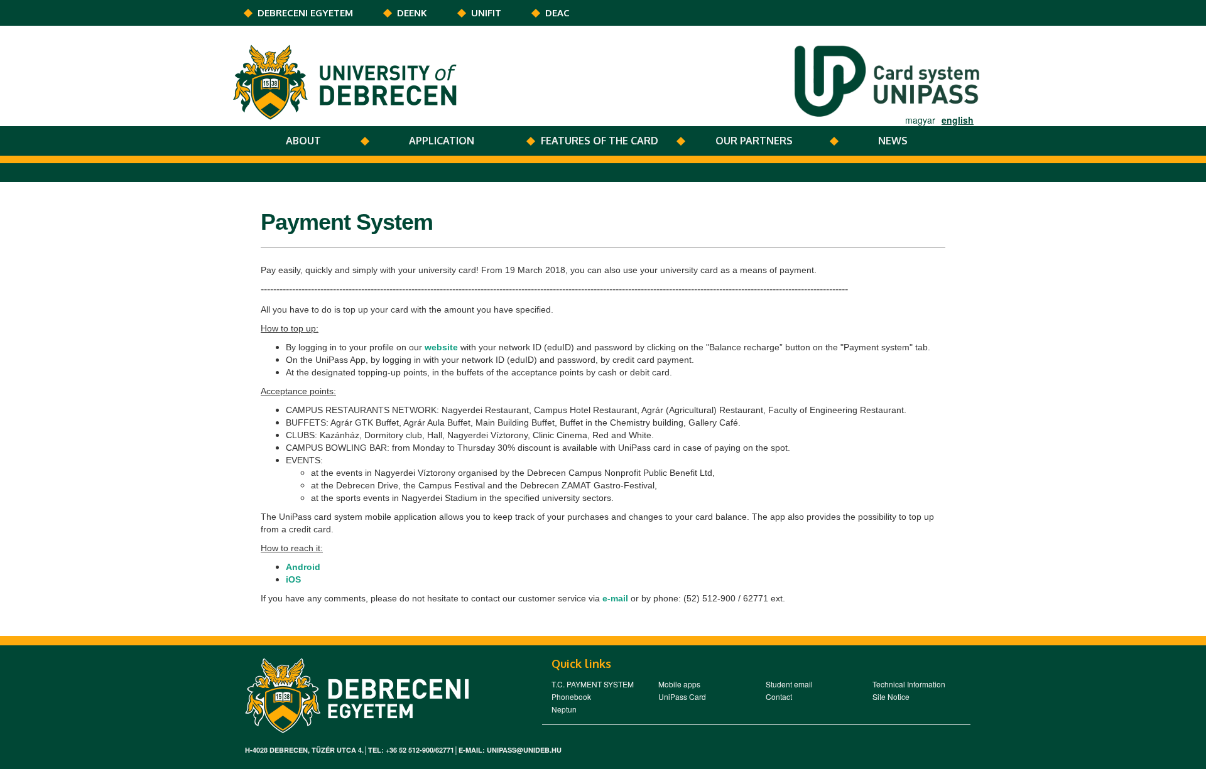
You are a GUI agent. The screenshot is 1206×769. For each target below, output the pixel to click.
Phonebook (571, 696)
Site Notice (891, 696)
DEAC (557, 13)
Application (441, 140)
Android (303, 567)
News (893, 140)
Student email (789, 684)
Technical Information (908, 684)
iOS (293, 579)
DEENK (412, 13)
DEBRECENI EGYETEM (305, 13)
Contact (779, 696)
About (303, 140)
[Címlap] (348, 81)
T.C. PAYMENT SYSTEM (592, 684)
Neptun (564, 709)
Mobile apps (679, 684)
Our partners (754, 140)
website (441, 347)
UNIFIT (486, 13)
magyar (920, 120)
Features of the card (599, 140)
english (958, 120)
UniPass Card (682, 696)
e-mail (615, 598)
